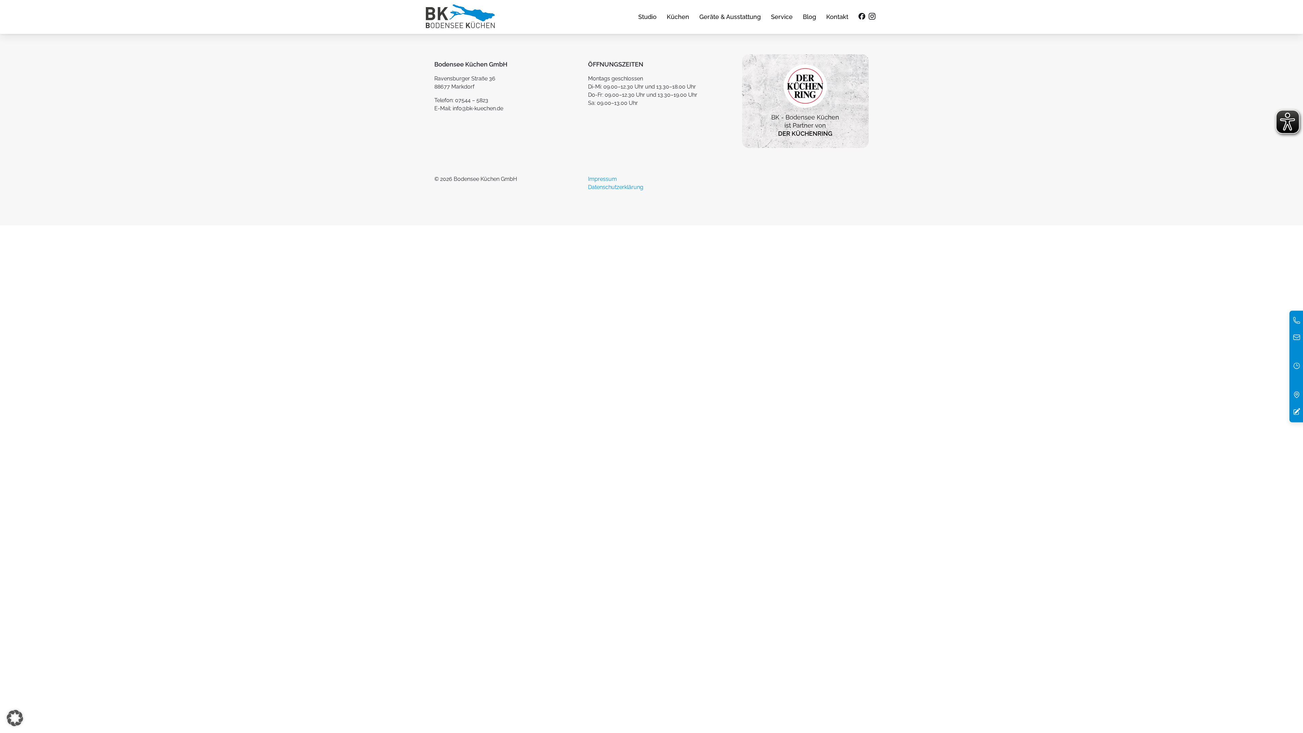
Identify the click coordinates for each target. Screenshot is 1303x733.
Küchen (678, 16)
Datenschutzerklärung (615, 187)
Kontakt (837, 16)
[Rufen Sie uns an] (1297, 322)
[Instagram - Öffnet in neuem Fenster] (872, 17)
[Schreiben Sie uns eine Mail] (1297, 339)
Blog (809, 16)
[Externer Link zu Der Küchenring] (805, 109)
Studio (647, 16)
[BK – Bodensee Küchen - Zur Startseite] (460, 17)
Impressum (602, 179)
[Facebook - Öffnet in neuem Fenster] (861, 17)
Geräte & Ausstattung (730, 16)
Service (782, 16)
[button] (15, 718)
